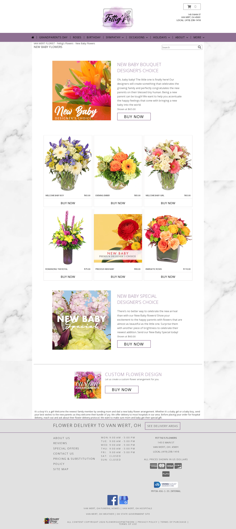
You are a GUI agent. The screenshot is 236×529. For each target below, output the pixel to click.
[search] (199, 47)
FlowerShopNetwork (120, 521)
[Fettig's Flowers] (118, 18)
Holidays (160, 37)
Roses (77, 37)
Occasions (137, 37)
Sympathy (113, 37)
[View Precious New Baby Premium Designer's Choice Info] (118, 238)
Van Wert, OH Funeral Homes (102, 508)
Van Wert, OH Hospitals (137, 508)
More (197, 37)
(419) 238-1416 (193, 20)
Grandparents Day (53, 37)
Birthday (94, 37)
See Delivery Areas (162, 426)
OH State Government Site (133, 513)
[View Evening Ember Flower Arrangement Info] (118, 165)
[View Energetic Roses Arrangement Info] (168, 238)
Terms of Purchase (174, 521)
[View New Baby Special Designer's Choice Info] (84, 320)
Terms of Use (128, 524)
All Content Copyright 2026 (86, 521)
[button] (192, 7)
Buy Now (134, 116)
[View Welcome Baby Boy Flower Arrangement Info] (68, 165)
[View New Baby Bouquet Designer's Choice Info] (84, 90)
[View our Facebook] (112, 504)
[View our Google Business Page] (123, 504)
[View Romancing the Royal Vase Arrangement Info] (68, 238)
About (180, 37)
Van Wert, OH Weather (100, 513)
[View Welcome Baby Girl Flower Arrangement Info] (168, 165)
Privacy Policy (147, 521)
